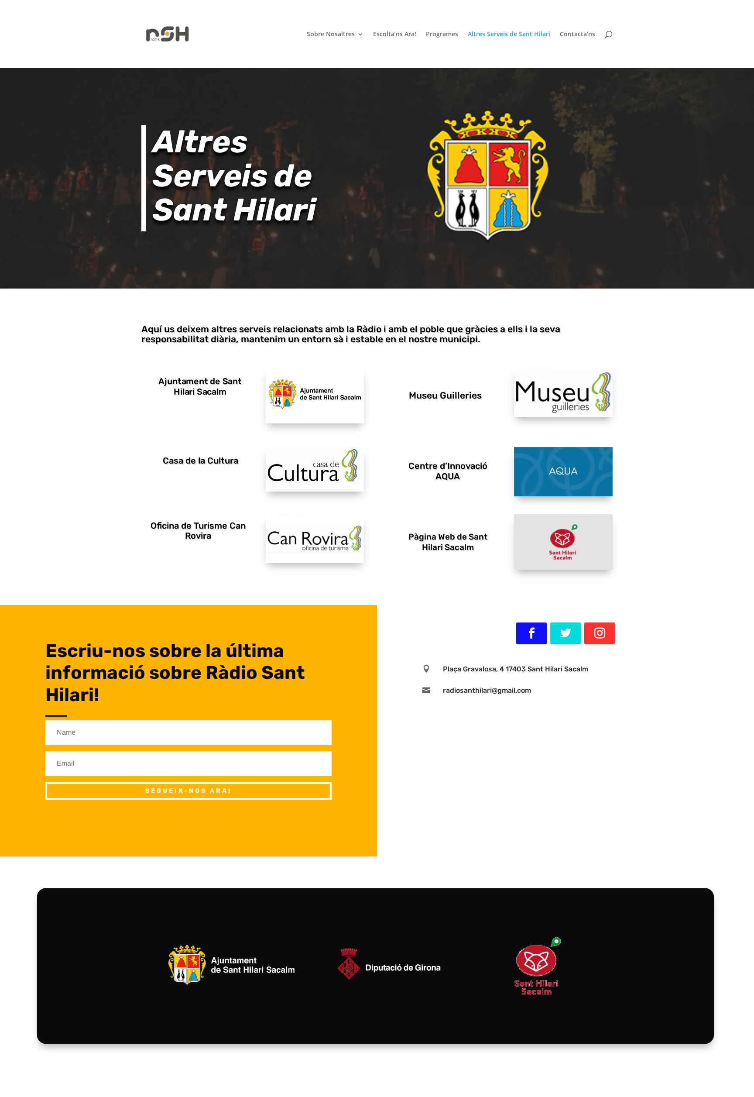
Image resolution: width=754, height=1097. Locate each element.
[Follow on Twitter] (565, 633)
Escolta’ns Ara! (394, 34)
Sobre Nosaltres (331, 34)
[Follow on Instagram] (599, 633)
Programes (442, 34)
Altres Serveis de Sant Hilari (509, 34)
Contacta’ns (577, 34)
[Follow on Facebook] (531, 633)
